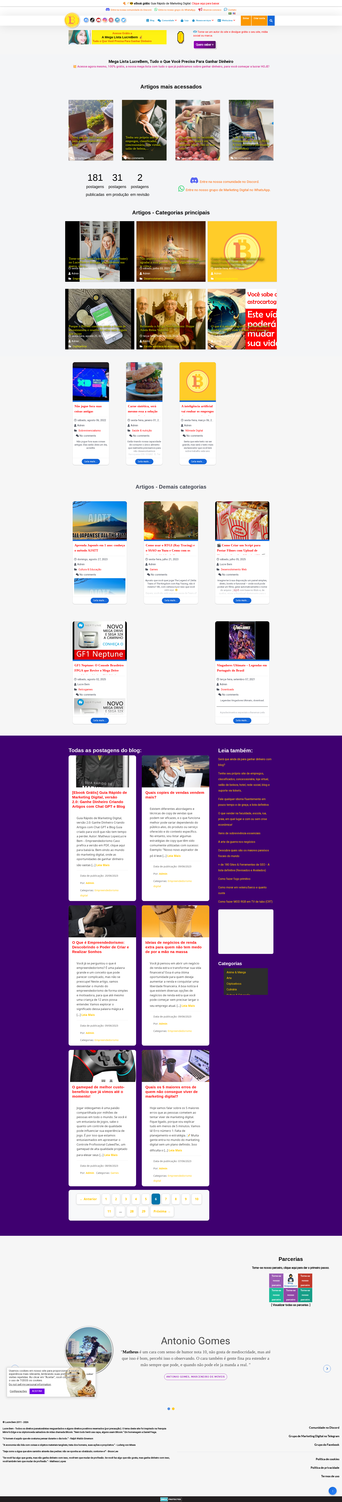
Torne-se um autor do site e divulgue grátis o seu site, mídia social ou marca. (230, 34)
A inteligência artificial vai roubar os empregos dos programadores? (197, 411)
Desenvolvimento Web (233, 569)
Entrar (246, 18)
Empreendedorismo (226, 279)
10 (196, 1199)
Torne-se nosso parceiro (276, 1281)
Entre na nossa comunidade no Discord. (229, 181)
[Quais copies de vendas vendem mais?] (175, 771)
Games (153, 569)
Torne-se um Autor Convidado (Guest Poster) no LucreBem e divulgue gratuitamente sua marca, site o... (98, 262)
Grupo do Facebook (326, 1444)
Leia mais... (91, 461)
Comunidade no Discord (324, 1427)
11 (109, 1211)
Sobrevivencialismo (89, 431)
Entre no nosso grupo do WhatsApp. (177, 10)
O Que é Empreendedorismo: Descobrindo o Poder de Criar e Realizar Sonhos (100, 947)
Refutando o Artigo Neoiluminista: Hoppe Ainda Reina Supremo (167, 328)
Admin (90, 883)
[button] (168, 1408)
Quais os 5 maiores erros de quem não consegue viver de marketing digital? (171, 1091)
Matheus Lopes (234, 1364)
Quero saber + (205, 45)
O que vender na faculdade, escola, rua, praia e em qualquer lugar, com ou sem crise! (197, 143)
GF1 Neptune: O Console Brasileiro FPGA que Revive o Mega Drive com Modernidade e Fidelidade (99, 670)
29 (143, 1211)
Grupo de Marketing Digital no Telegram (314, 1436)
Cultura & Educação (89, 569)
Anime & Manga (236, 972)
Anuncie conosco (212, 10)
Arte (229, 978)
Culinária (232, 989)
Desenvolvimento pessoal (158, 279)
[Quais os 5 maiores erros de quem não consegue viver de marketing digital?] (175, 1066)
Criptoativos (79, 346)
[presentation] (327, 1368)
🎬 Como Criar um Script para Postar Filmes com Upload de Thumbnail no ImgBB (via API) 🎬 (241, 550)
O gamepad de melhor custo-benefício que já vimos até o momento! (98, 1091)
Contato (232, 10)
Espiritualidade (223, 346)
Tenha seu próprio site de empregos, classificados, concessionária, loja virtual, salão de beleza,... (143, 143)
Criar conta (259, 18)
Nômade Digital (194, 431)
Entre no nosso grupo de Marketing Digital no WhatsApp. (228, 190)
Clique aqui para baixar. (206, 3)
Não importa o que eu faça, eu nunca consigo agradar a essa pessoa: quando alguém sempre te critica (169, 262)
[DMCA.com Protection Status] (171, 1499)
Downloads (227, 689)
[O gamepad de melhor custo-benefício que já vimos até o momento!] (102, 1066)
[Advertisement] (251, 414)
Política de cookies (327, 1459)
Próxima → (162, 1211)
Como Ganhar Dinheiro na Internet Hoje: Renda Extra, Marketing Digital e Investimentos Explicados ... (238, 262)
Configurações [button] (18, 1391)
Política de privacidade (325, 1467)
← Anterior (88, 1199)
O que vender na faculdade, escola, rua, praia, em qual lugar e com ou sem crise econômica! (242, 819)
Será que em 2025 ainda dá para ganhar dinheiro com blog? (89, 141)
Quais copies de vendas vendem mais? (174, 794)
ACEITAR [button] (37, 1391)
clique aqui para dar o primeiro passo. (306, 1268)
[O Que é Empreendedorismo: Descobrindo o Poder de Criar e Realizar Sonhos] (102, 921)
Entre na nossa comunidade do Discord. (131, 10)
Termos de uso (330, 1476)
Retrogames (85, 689)
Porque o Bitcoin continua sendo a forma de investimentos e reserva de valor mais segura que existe (98, 329)
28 (132, 1211)
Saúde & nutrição (141, 431)
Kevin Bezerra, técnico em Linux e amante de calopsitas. (195, 1402)
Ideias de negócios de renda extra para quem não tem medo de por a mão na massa (173, 947)
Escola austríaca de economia (161, 346)
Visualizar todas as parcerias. (291, 1305)
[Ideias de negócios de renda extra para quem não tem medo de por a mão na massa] (175, 921)
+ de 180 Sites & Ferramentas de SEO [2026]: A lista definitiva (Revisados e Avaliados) (251, 143)
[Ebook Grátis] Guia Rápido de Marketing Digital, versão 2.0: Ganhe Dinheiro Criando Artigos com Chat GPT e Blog (99, 799)
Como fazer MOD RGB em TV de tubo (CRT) (245, 902)
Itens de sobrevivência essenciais (239, 833)
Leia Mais (103, 865)
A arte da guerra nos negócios (236, 842)
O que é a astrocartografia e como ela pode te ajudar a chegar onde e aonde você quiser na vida (240, 329)
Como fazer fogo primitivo (234, 879)
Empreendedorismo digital (87, 279)
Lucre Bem (11, 1422)
